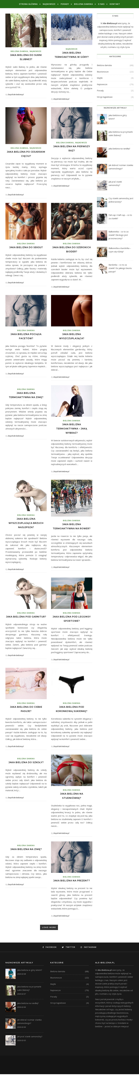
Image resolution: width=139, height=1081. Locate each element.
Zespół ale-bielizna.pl (16, 94)
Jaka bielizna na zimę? (26, 849)
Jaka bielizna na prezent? (71, 880)
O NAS (101, 4)
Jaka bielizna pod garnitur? (26, 616)
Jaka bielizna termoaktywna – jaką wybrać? (71, 428)
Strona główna (28, 4)
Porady (65, 4)
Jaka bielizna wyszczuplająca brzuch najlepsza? (26, 523)
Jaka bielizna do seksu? (26, 247)
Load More (49, 927)
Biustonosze (103, 71)
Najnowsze (49, 4)
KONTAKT (115, 4)
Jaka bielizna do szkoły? (26, 762)
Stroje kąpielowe (105, 97)
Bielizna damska (83, 4)
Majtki (99, 78)
